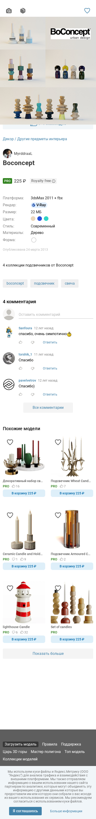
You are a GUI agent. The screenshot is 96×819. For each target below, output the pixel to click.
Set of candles (61, 627)
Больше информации (66, 811)
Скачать (62, 417)
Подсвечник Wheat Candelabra (71, 481)
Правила (49, 744)
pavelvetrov (27, 380)
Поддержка (71, 744)
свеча (70, 283)
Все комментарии (48, 407)
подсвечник (44, 283)
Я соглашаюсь (25, 811)
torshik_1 (25, 354)
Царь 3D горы (15, 751)
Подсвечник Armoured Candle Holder (71, 554)
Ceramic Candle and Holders (23, 554)
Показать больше (48, 653)
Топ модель (75, 751)
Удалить (62, 417)
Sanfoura (25, 328)
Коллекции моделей (20, 759)
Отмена (33, 417)
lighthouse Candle (16, 627)
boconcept (15, 283)
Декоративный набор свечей (23, 481)
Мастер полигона (46, 751)
